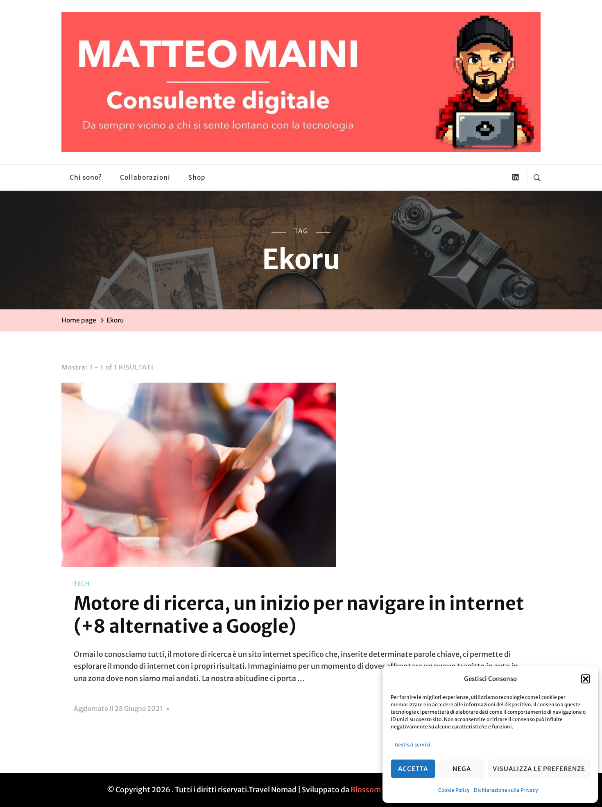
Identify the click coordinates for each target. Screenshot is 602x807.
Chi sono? (86, 177)
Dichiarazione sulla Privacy (506, 790)
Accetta (413, 769)
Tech (82, 583)
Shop (197, 177)
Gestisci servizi (412, 745)
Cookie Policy (454, 790)
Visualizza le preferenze (539, 769)
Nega (462, 769)
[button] (586, 679)
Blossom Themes (380, 789)
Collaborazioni (145, 177)
